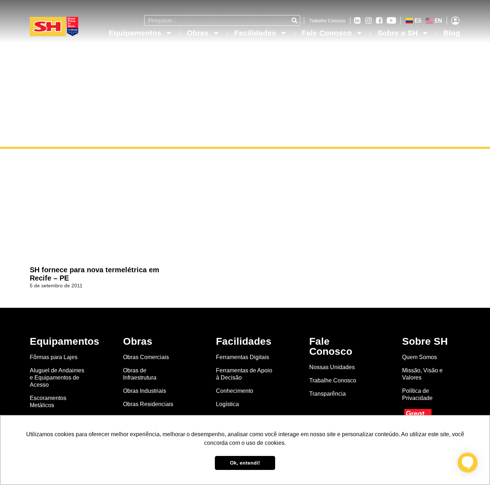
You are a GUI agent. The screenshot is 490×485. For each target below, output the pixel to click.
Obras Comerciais (146, 357)
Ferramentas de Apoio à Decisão (244, 374)
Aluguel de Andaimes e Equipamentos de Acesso (57, 377)
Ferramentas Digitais (242, 357)
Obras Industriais (144, 391)
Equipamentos (135, 33)
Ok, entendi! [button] (245, 463)
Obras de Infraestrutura (139, 374)
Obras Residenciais (148, 404)
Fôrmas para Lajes (53, 357)
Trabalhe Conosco (327, 20)
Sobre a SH (397, 33)
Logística (227, 404)
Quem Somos (419, 357)
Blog (451, 33)
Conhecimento (234, 391)
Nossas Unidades (332, 367)
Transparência (328, 394)
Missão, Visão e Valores (422, 374)
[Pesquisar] (294, 20)
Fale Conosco (327, 33)
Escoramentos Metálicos (48, 401)
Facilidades (255, 33)
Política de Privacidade (417, 394)
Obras (198, 33)
